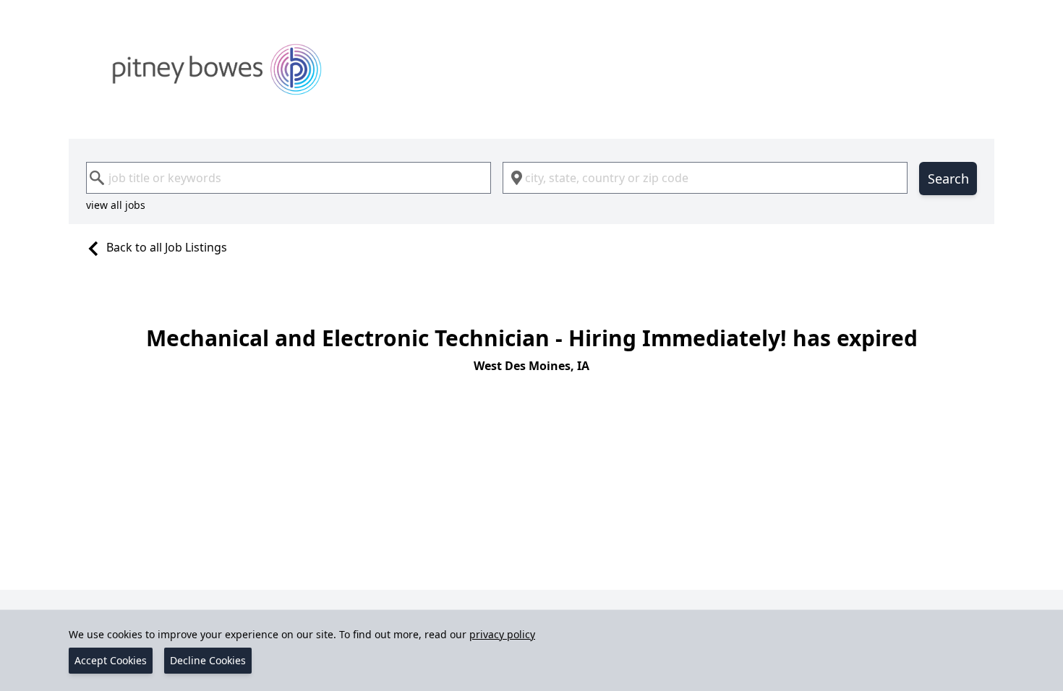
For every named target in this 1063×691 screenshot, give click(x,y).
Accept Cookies (110, 660)
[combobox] (288, 178)
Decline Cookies (208, 660)
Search (948, 178)
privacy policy (502, 634)
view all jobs (115, 205)
